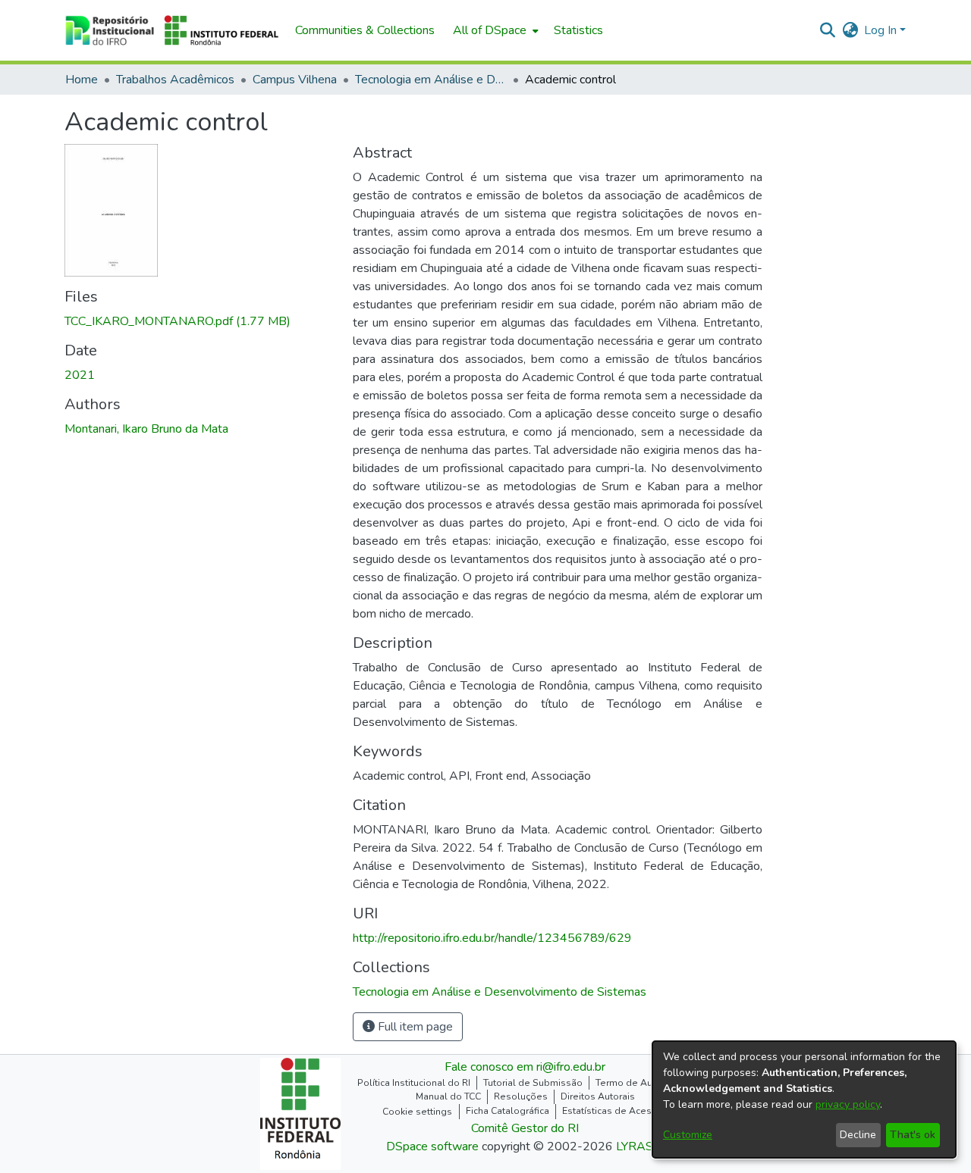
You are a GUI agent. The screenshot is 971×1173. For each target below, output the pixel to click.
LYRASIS (640, 1146)
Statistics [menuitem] (578, 30)
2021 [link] (79, 375)
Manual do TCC (448, 1096)
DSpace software (432, 1146)
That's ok (912, 1135)
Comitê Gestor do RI (525, 1128)
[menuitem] (494, 30)
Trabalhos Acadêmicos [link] (175, 79)
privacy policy (847, 1104)
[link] (177, 321)
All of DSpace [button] (489, 30)
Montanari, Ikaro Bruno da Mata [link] (146, 429)
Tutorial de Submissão (533, 1083)
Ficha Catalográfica (507, 1111)
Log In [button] (882, 30)
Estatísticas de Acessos (615, 1111)
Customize (687, 1135)
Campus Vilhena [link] (295, 79)
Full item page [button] (414, 1026)
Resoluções (521, 1096)
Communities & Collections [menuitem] (365, 30)
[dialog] (804, 1099)
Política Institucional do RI (413, 1083)
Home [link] (81, 79)
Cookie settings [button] (417, 1112)
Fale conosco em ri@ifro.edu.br (525, 1067)
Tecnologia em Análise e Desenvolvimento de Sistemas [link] (431, 79)
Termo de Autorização (644, 1083)
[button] (172, 30)
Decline (858, 1135)
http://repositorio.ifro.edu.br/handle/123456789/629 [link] (492, 938)
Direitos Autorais (598, 1096)
